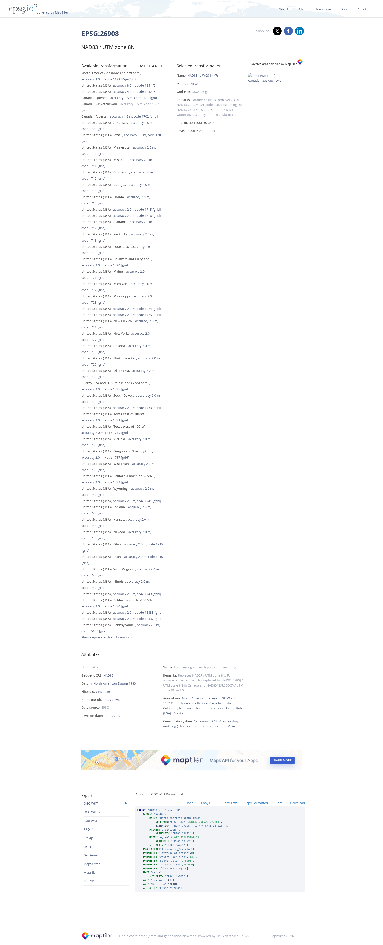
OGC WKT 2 (92, 812)
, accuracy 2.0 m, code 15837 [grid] (122, 619)
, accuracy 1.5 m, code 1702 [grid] (119, 116)
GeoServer (91, 855)
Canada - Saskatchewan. (266, 80)
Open (189, 803)
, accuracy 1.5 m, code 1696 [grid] (119, 98)
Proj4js (89, 838)
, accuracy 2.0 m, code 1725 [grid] (121, 315)
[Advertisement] (191, 916)
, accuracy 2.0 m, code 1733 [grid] (121, 408)
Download (297, 803)
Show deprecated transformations (106, 637)
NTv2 (194, 83)
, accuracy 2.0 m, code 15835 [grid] (122, 612)
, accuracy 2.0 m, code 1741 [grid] (121, 501)
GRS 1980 (103, 691)
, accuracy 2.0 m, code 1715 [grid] (121, 209)
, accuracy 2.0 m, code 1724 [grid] (121, 309)
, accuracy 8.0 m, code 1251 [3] (119, 85)
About (362, 9)
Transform (323, 9)
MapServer (92, 864)
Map (302, 9)
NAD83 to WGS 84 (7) (202, 75)
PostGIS (89, 881)
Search (284, 9)
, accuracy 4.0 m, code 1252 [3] (119, 91)
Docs (344, 9)
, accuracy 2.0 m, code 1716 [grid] (121, 215)
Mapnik (89, 872)
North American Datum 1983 (114, 683)
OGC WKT (91, 803)
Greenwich (114, 699)
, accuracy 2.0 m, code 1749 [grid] (121, 594)
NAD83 (108, 675)
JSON (87, 846)
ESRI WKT (91, 821)
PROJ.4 (88, 829)
